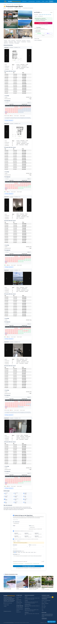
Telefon (31, 525)
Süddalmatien (9, 4)
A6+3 (50, 14)
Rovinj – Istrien (44, 606)
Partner (5, 606)
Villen (47, 1)
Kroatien (5, 4)
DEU (14, 552)
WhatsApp (39, 33)
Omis (12, 4)
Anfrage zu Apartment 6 (9, 488)
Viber (48, 33)
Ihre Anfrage (16, 554)
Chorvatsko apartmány (19, 607)
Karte (43, 35)
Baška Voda (26, 609)
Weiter (29, 102)
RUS (29, 552)
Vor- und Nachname (16, 521)
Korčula (31, 613)
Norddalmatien (27, 604)
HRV (32, 552)
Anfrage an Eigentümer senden (29, 566)
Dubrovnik (27, 612)
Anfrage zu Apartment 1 (9, 120)
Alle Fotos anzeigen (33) (27, 37)
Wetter (43, 1)
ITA (21, 552)
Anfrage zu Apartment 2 (9, 193)
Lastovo (34, 613)
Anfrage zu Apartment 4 (9, 338)
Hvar (32, 609)
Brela (31, 609)
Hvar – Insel (43, 604)
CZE (16, 552)
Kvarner (26, 600)
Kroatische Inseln (18, 599)
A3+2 (40, 14)
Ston (25, 614)
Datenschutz (42, 622)
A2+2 (46, 14)
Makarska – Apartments (45, 603)
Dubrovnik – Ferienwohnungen (46, 600)
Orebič (36, 613)
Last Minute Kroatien (19, 602)
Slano (38, 613)
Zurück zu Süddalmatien (38, 40)
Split (28, 610)
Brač (29, 609)
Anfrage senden (52, 621)
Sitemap (46, 622)
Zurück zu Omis (37, 38)
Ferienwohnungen (32, 1)
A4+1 (44, 14)
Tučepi (32, 610)
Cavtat (26, 613)
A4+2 (42, 14)
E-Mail (14, 525)
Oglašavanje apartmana (7, 611)
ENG (19, 552)
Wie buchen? (44, 618)
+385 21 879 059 (37, 30)
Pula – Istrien (43, 607)
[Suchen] (52, 597)
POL (35, 552)
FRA (27, 552)
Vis (33, 610)
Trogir (30, 610)
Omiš (37, 609)
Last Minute (38, 1)
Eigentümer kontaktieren (43, 23)
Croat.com (17, 610)
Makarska (35, 609)
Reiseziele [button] (24, 1)
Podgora (26, 610)
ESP (24, 552)
